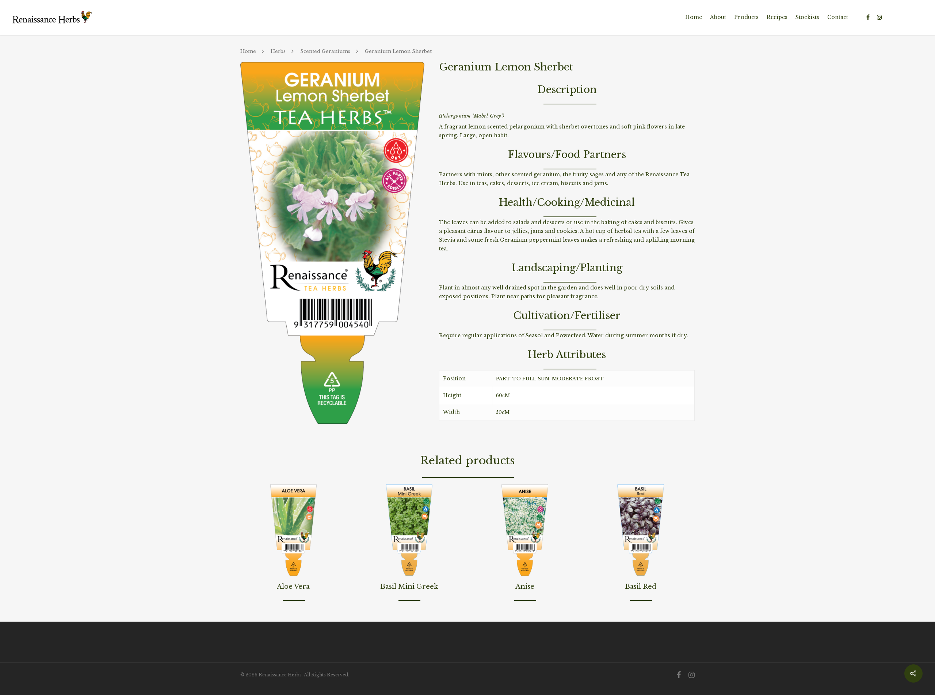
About (718, 17)
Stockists (807, 17)
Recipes (777, 17)
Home (693, 17)
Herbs (278, 51)
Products (746, 17)
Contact (837, 17)
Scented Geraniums (325, 51)
